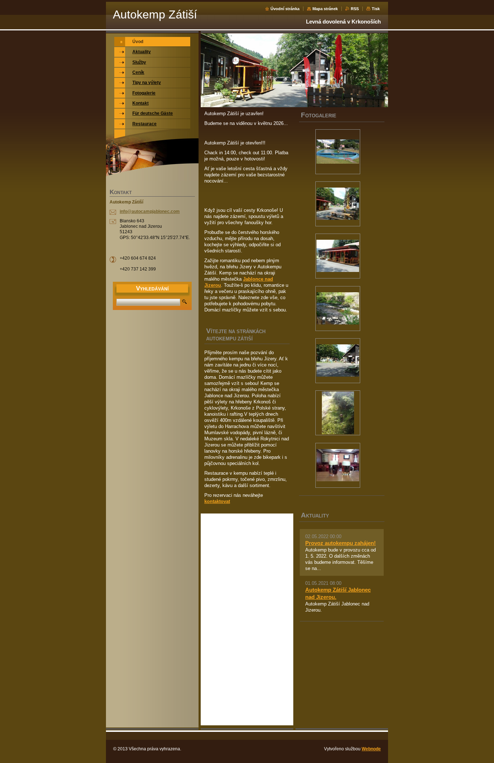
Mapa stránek (325, 9)
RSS (355, 9)
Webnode (371, 749)
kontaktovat (217, 501)
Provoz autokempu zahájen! (340, 543)
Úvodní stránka (285, 9)
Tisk (376, 9)
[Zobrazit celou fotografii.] (337, 151)
